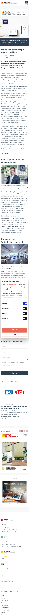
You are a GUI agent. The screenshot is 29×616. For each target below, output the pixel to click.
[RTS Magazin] (11, 3)
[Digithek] (14, 575)
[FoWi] (14, 564)
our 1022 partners (12, 284)
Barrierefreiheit (5, 607)
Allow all (14, 329)
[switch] (25, 308)
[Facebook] (17, 592)
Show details (20, 325)
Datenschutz (4, 605)
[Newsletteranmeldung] (14, 492)
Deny (14, 334)
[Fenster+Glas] (14, 537)
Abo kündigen (4, 600)
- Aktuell (7, 55)
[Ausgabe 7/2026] (14, 452)
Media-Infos (4, 612)
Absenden (14, 373)
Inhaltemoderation (6, 610)
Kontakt (3, 595)
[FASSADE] (14, 520)
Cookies (3, 603)
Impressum (4, 598)
